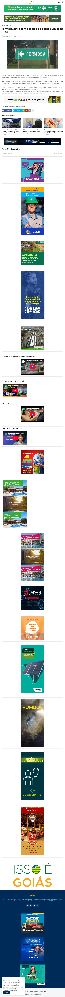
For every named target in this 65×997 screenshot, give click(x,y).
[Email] (29, 110)
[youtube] (34, 905)
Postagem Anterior (7, 153)
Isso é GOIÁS (12, 106)
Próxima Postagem (58, 153)
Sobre (31, 991)
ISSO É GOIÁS (37, 994)
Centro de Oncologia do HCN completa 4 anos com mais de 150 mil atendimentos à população (10, 131)
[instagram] (37, 905)
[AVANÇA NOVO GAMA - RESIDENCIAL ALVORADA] (32, 253)
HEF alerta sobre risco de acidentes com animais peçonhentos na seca (32, 130)
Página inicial (5, 25)
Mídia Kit (36, 991)
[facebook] (27, 905)
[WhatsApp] (23, 110)
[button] (2, 2)
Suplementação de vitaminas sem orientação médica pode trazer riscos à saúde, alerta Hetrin (53, 131)
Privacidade (43, 991)
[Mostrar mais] (33, 110)
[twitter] (30, 905)
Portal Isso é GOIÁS (20, 106)
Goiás (10, 25)
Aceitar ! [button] (7, 992)
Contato (26, 991)
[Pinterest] (26, 110)
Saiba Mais (14, 990)
